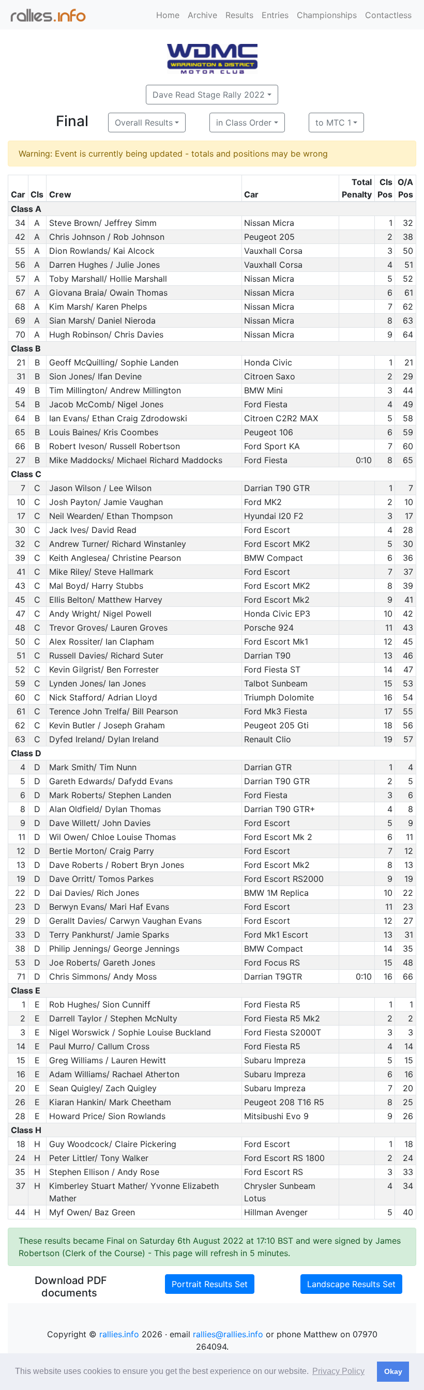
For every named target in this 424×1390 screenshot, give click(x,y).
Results (239, 15)
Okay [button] (393, 1371)
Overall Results (144, 122)
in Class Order (243, 122)
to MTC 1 (333, 122)
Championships (327, 15)
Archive (202, 15)
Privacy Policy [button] (338, 1371)
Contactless (388, 15)
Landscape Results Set (351, 1284)
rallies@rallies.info (228, 1334)
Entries (275, 15)
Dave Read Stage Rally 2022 (209, 94)
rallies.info (119, 1334)
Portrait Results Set (210, 1284)
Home (167, 15)
